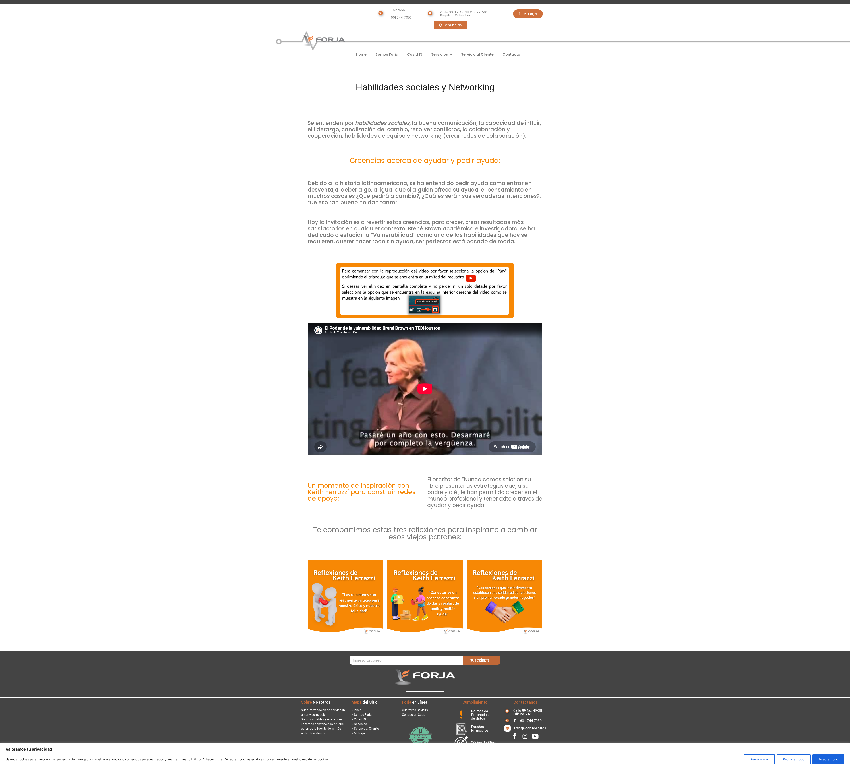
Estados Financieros (480, 729)
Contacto (511, 54)
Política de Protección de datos (480, 714)
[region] (425, 755)
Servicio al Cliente (477, 54)
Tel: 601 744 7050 (527, 721)
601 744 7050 (401, 17)
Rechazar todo (793, 759)
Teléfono (398, 10)
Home (361, 54)
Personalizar (759, 759)
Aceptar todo (828, 759)
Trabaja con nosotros (529, 728)
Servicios (439, 54)
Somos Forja (386, 54)
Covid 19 (414, 54)
